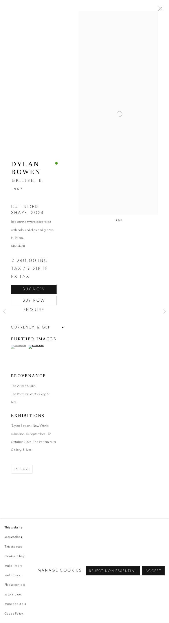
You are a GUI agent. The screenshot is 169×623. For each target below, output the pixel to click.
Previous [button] (4, 311)
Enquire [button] (33, 310)
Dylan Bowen (26, 168)
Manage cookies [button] (59, 571)
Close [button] (159, 10)
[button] (19, 347)
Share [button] (23, 469)
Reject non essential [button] (113, 571)
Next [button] (164, 311)
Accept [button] (153, 571)
